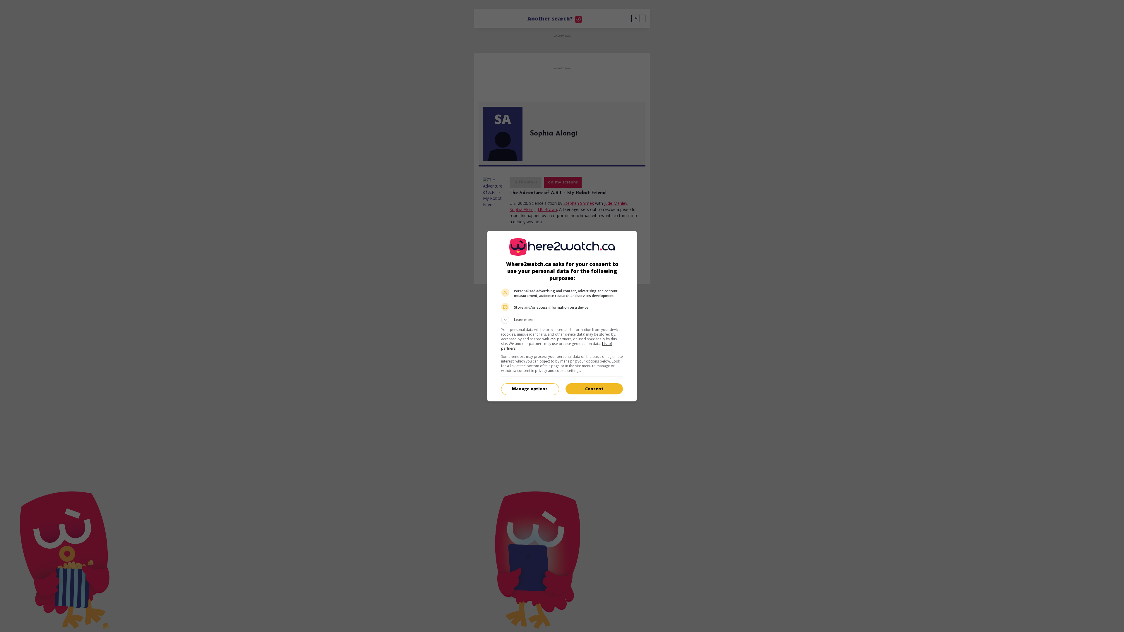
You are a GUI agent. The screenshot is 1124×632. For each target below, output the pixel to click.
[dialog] (562, 316)
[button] (562, 320)
